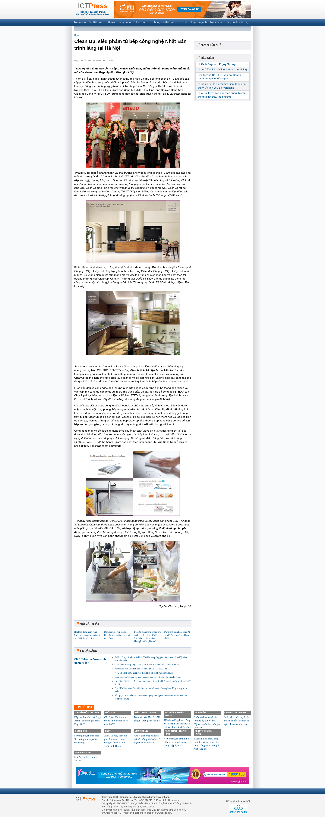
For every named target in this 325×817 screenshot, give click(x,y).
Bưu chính (81, 731)
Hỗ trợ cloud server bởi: (238, 801)
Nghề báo (216, 21)
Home (77, 35)
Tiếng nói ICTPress (165, 21)
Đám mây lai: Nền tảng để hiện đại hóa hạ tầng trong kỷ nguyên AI (117, 635)
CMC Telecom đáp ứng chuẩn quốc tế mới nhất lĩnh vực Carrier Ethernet (147, 664)
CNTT (108, 731)
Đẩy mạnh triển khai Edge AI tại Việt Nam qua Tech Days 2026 (177, 635)
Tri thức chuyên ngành (193, 21)
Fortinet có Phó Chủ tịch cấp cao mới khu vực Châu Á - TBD (142, 668)
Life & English (83, 752)
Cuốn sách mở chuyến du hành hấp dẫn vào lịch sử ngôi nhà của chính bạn (148, 677)
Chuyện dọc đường (237, 21)
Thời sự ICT (143, 21)
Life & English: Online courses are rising (223, 69)
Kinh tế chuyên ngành (203, 732)
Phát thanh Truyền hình (176, 732)
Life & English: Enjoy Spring (217, 64)
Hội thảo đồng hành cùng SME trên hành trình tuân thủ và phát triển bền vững (87, 635)
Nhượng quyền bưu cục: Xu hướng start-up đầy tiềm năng (86, 739)
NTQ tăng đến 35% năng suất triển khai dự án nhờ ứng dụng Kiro (144, 673)
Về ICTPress (96, 21)
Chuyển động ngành (120, 21)
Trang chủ (80, 21)
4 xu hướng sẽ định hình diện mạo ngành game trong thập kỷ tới (176, 742)
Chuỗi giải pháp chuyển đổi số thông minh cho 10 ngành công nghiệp (147, 739)
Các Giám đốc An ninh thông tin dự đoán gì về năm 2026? (116, 720)
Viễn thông (141, 731)
